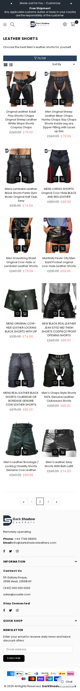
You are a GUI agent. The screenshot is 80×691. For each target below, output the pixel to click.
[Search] (12, 24)
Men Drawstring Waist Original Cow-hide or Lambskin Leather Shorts (21, 262)
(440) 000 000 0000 (16, 588)
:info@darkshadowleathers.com (34, 543)
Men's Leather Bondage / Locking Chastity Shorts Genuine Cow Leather (21, 466)
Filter (41, 58)
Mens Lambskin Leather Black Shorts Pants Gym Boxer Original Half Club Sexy (21, 195)
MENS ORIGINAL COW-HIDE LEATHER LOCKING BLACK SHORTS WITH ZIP (21, 327)
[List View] (11, 64)
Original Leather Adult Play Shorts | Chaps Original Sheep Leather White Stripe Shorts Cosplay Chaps (21, 119)
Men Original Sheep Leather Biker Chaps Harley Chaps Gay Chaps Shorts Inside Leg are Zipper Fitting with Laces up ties (59, 121)
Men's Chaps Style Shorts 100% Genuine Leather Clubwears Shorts (59, 397)
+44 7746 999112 (19, 539)
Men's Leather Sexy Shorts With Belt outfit (59, 464)
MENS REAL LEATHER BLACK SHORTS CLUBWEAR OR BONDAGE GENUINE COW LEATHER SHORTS (21, 399)
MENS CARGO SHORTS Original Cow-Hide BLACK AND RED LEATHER (58, 193)
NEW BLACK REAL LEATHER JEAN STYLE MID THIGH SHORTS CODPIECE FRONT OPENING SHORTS (59, 329)
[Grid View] (5, 64)
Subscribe (14, 658)
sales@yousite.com (17, 594)
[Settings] (65, 24)
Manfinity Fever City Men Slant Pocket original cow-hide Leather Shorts (59, 262)
